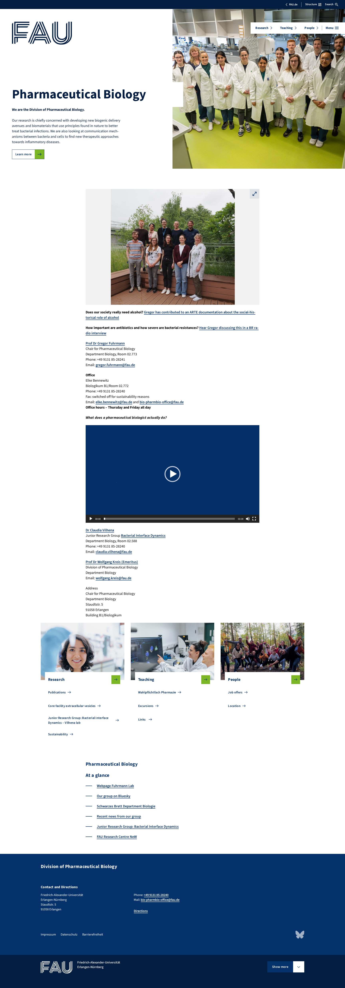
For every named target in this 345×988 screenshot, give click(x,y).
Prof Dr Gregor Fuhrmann (105, 343)
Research (261, 28)
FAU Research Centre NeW (117, 836)
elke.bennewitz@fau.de (114, 402)
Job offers (235, 692)
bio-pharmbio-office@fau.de (162, 402)
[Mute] (248, 519)
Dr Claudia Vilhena (100, 530)
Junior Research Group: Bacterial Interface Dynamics (138, 826)
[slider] (169, 519)
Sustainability (58, 734)
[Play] (91, 519)
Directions (141, 911)
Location (234, 706)
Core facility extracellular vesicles (72, 706)
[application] (172, 474)
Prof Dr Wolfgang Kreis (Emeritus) (112, 561)
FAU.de (293, 5)
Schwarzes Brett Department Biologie (126, 806)
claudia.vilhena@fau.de (114, 551)
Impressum (48, 934)
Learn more (23, 154)
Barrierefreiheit (92, 934)
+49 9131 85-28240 (156, 895)
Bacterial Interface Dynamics (143, 535)
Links (142, 719)
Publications (57, 692)
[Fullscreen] (254, 519)
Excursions (146, 706)
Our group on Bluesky (113, 796)
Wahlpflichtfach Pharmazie (157, 692)
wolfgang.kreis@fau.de (113, 578)
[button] (172, 474)
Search (329, 4)
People (309, 28)
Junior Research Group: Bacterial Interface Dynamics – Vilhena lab (78, 720)
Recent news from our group (119, 816)
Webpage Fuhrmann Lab (115, 785)
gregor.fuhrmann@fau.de (115, 364)
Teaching (286, 28)
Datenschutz (69, 934)
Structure (311, 4)
